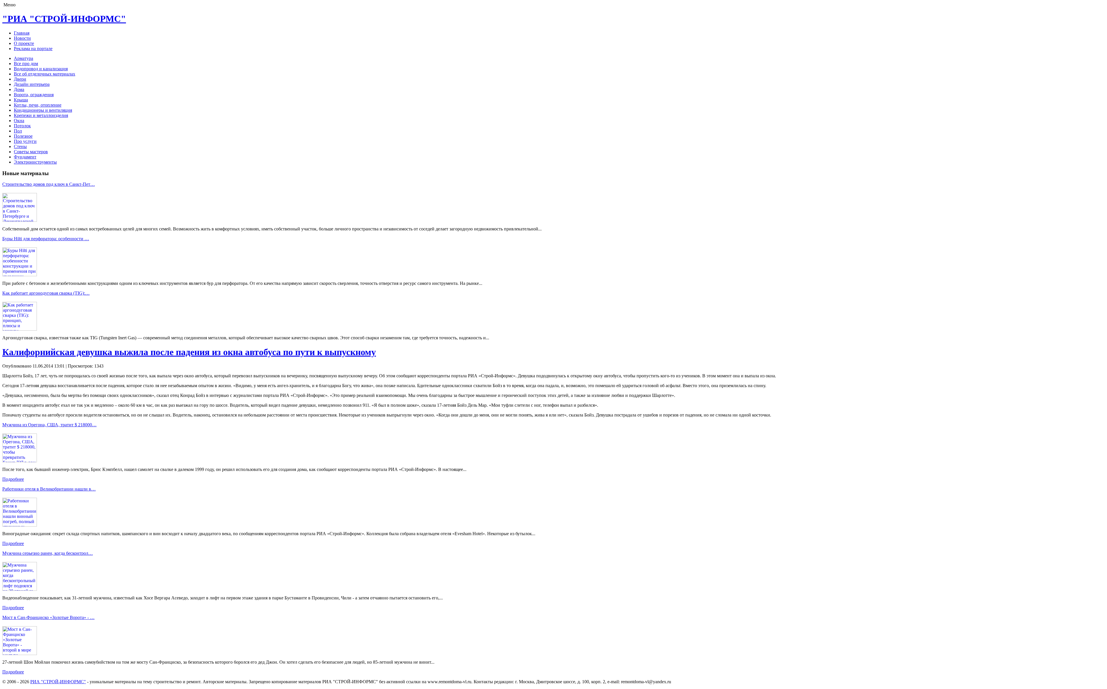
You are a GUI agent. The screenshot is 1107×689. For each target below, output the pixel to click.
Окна (19, 120)
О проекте (24, 43)
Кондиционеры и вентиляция (43, 110)
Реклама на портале (33, 48)
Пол (18, 130)
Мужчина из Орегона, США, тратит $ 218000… (49, 424)
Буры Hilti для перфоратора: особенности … (45, 238)
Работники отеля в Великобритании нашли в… (49, 489)
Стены (20, 146)
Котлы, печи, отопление (37, 105)
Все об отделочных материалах (44, 73)
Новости (22, 38)
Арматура (23, 58)
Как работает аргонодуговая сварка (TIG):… (46, 293)
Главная (21, 33)
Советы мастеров (31, 151)
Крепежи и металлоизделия (41, 115)
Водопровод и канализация (41, 68)
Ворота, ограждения (34, 94)
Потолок (22, 125)
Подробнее (13, 479)
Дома (19, 89)
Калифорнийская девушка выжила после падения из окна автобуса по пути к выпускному (189, 352)
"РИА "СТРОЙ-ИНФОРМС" (64, 19)
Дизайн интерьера (32, 84)
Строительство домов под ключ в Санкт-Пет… (48, 184)
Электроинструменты (35, 162)
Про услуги (25, 141)
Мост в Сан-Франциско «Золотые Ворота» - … (48, 617)
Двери (20, 79)
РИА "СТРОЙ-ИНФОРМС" (58, 681)
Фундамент (25, 156)
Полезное (23, 136)
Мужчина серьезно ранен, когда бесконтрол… (47, 553)
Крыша (21, 99)
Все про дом (26, 63)
